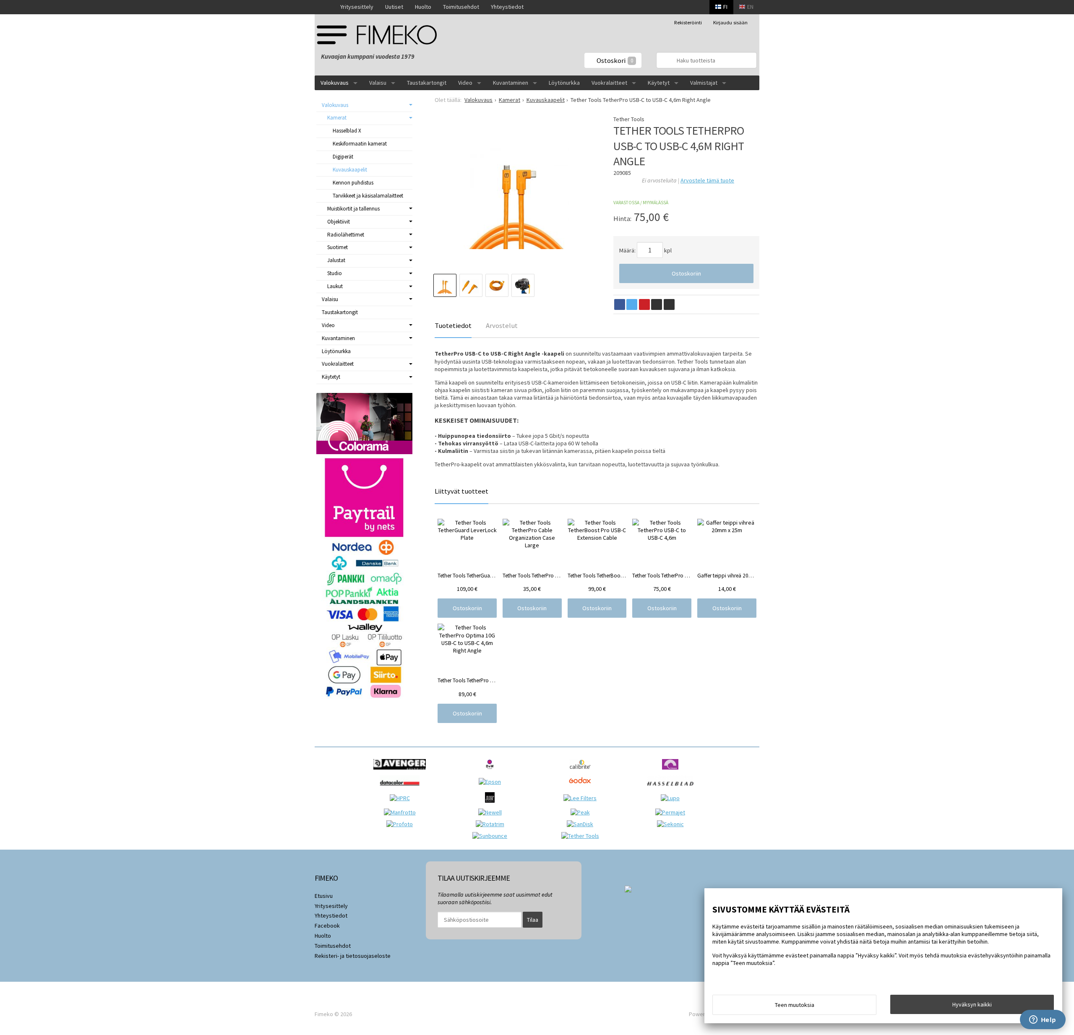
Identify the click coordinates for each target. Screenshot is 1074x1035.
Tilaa (532, 919)
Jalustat (336, 260)
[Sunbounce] (491, 836)
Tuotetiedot (453, 325)
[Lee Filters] (582, 798)
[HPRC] (402, 798)
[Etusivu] (324, 7)
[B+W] (492, 771)
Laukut (335, 286)
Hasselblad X (347, 130)
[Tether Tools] (582, 836)
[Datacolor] (402, 788)
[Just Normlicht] (492, 805)
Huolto (423, 6)
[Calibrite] (582, 771)
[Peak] (582, 812)
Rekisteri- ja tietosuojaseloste (353, 956)
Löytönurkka (564, 82)
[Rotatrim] (492, 824)
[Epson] (492, 781)
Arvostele (707, 180)
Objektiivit (338, 221)
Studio (334, 273)
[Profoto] (401, 824)
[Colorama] (672, 771)
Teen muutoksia (794, 1005)
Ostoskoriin (686, 273)
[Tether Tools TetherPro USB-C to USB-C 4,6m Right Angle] (516, 196)
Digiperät (343, 156)
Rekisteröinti (688, 22)
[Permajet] (672, 812)
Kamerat (337, 117)
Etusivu (324, 896)
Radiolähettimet (345, 234)
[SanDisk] (582, 824)
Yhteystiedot (507, 6)
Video (465, 82)
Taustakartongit (426, 82)
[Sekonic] (672, 824)
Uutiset (394, 6)
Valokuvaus (335, 82)
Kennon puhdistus (353, 182)
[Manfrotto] (402, 812)
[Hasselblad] (672, 788)
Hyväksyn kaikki (972, 1004)
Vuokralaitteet (609, 82)
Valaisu (377, 82)
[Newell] (492, 812)
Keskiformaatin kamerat (360, 143)
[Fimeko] (380, 34)
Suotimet (337, 247)
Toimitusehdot (461, 6)
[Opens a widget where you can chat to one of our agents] (1042, 1020)
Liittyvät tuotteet (461, 491)
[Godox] (582, 788)
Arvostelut (502, 325)
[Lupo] (672, 798)
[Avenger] (401, 771)
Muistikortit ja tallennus (353, 208)
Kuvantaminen (510, 82)
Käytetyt (659, 82)
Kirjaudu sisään (730, 22)
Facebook (327, 925)
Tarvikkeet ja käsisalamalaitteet (368, 195)
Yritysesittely (356, 6)
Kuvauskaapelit (350, 169)
